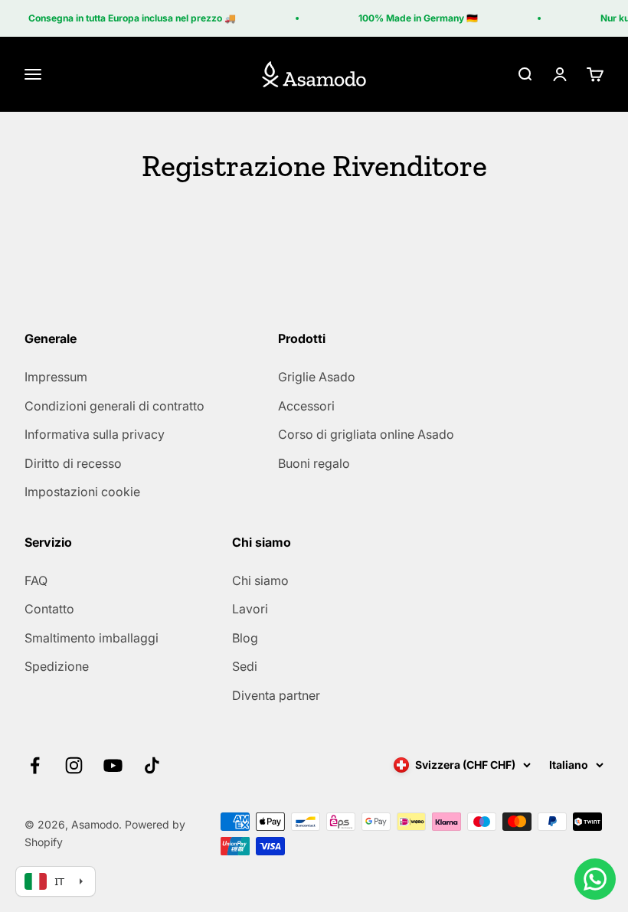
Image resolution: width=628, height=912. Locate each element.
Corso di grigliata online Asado (366, 434)
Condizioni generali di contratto (114, 406)
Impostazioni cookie (82, 491)
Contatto (49, 608)
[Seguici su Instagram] (74, 765)
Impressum (56, 376)
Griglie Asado (316, 376)
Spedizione (57, 666)
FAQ (36, 580)
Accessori (306, 406)
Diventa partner (276, 695)
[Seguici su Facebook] (35, 765)
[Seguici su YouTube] (113, 765)
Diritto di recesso (73, 463)
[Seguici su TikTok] (152, 765)
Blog (245, 638)
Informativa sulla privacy (95, 434)
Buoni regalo (314, 463)
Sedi (244, 666)
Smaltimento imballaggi (92, 638)
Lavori (250, 608)
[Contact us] (595, 879)
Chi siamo (260, 580)
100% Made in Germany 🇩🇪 (415, 18)
